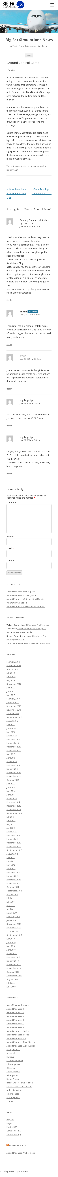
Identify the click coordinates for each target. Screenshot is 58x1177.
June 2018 (10, 676)
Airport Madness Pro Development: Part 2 (25, 606)
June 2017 (10, 691)
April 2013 (10, 828)
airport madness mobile (17, 1034)
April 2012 (10, 868)
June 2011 (10, 901)
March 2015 (11, 761)
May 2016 (10, 732)
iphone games (13, 1064)
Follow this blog (17, 1145)
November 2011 (13, 883)
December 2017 (13, 684)
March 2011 (11, 912)
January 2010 (12, 960)
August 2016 (12, 720)
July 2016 (10, 724)
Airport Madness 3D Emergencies (22, 595)
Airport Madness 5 (15, 1023)
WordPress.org (13, 1134)
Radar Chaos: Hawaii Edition (19, 1082)
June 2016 (10, 728)
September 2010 (14, 935)
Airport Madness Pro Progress (20, 591)
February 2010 (13, 957)
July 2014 (10, 783)
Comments (13, 1130)
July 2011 (10, 898)
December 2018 (13, 665)
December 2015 (13, 746)
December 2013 (13, 805)
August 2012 (12, 853)
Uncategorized (37, 166)
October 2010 (12, 931)
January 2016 (12, 743)
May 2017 (10, 695)
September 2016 (14, 717)
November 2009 (13, 968)
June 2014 (10, 787)
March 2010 (11, 953)
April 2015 (10, 757)
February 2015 (13, 765)
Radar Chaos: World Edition (19, 1086)
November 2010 (13, 927)
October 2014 (12, 780)
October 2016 (12, 713)
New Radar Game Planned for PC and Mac (16, 193)
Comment (11, 502)
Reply (9, 300)
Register (10, 1119)
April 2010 (10, 949)
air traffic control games (17, 1005)
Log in (9, 1123)
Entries (11, 1127)
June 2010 (10, 942)
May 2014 (10, 791)
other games (12, 1075)
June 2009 (10, 986)
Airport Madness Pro (16, 1038)
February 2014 (13, 802)
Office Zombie (13, 1071)
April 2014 (10, 794)
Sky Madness (12, 1093)
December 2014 (13, 772)
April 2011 (10, 909)
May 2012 (10, 864)
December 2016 (13, 706)
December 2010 (13, 924)
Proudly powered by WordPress (14, 1171)
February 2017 (13, 698)
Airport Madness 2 (15, 1008)
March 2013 (11, 831)
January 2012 (12, 876)
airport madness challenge (19, 1031)
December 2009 (13, 964)
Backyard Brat (13, 1049)
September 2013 (14, 813)
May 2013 (10, 824)
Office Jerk (11, 1068)
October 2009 (12, 972)
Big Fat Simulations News (29, 39)
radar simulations (14, 1090)
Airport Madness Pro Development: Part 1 (32, 643)
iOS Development (14, 1060)
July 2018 (10, 672)
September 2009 (14, 975)
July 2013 (10, 816)
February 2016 (13, 739)
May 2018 (10, 680)
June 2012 (10, 861)
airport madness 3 (15, 1012)
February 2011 (13, 916)
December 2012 (13, 842)
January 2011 (12, 920)
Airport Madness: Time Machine (21, 1042)
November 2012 (13, 846)
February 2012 (13, 872)
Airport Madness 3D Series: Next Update (25, 599)
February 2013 (13, 835)
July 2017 (10, 687)
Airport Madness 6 (15, 1027)
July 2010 (10, 938)
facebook (10, 1053)
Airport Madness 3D (15, 1016)
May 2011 (10, 905)
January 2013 (12, 839)
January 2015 (12, 768)
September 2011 (14, 890)
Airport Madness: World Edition (20, 1045)
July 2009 (10, 983)
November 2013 (13, 809)
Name (10, 536)
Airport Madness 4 (15, 1020)
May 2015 (10, 754)
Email (10, 548)
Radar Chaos (12, 1079)
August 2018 (12, 669)
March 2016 (11, 735)
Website (10, 560)
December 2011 (13, 879)
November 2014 (13, 776)
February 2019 (13, 661)
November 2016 (13, 709)
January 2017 (12, 702)
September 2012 (14, 850)
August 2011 (12, 894)
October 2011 (12, 887)
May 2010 (10, 946)
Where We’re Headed (16, 602)
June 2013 (10, 820)
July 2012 (10, 857)
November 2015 (13, 750)
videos (9, 1101)
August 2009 (12, 979)
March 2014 (11, 798)
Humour (10, 1056)
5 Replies (10, 70)
